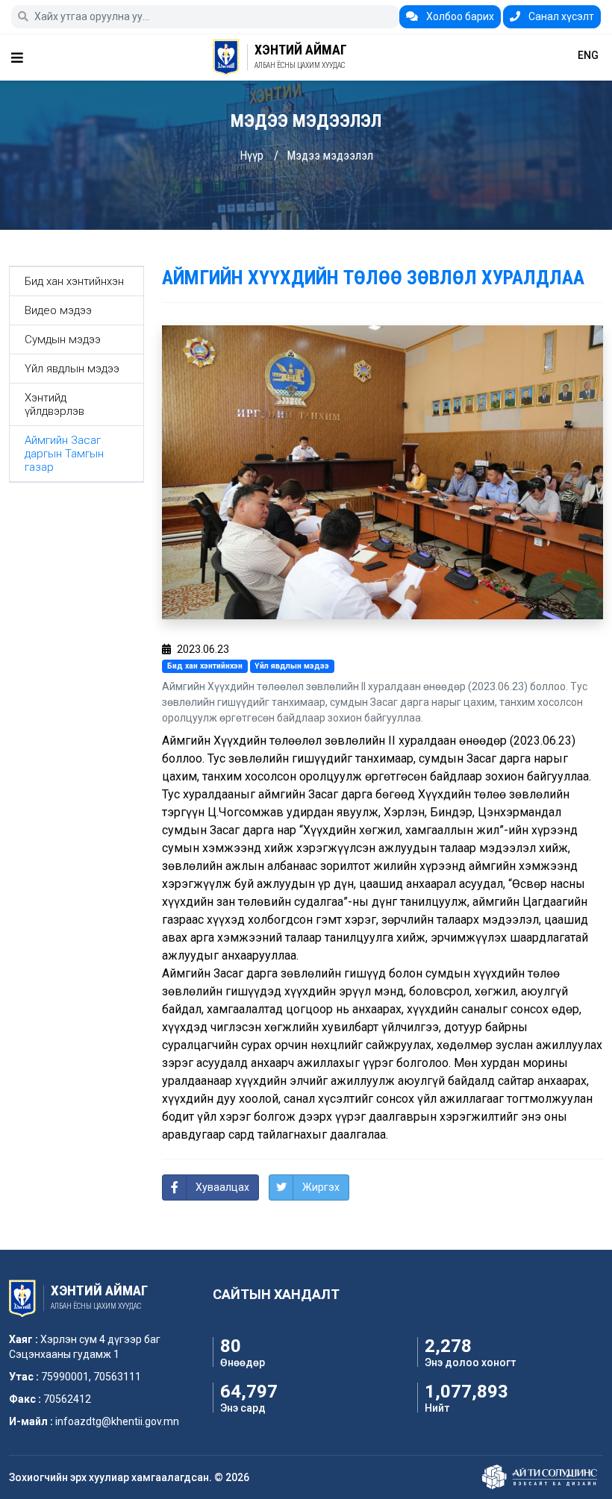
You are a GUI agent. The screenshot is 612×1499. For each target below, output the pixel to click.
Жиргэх (321, 1187)
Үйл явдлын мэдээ (72, 368)
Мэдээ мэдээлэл (330, 155)
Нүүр (251, 155)
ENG (588, 55)
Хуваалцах (222, 1187)
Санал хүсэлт (560, 16)
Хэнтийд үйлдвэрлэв (54, 404)
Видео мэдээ (58, 310)
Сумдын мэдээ (63, 339)
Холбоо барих (459, 16)
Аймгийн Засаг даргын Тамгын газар (64, 454)
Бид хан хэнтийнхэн (74, 281)
